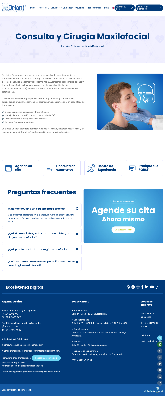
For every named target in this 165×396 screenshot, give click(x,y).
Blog (106, 8)
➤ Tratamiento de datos (149, 324)
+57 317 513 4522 (12, 330)
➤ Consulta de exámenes (148, 315)
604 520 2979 (11, 314)
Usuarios (79, 8)
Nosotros (43, 8)
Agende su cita (121, 8)
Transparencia (94, 8)
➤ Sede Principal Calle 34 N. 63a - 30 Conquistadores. (89, 312)
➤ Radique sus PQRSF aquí (15, 339)
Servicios (55, 8)
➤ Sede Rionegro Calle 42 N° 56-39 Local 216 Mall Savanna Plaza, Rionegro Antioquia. (99, 332)
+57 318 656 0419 (12, 317)
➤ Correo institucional (152, 341)
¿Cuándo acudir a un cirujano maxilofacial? (36, 208)
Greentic (28, 390)
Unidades (67, 8)
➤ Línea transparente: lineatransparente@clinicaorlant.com (31, 351)
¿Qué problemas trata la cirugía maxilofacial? (38, 249)
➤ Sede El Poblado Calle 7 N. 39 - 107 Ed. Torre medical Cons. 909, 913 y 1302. (100, 321)
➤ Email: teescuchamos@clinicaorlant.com (22, 345)
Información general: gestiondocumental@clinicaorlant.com (31, 371)
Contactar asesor (123, 230)
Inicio (32, 8)
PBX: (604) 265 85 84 (82, 360)
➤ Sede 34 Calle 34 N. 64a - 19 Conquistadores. (89, 343)
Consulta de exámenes (142, 8)
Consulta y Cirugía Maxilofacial (89, 46)
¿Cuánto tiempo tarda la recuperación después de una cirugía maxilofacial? (41, 263)
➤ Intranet (146, 335)
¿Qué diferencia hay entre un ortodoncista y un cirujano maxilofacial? (39, 235)
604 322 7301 (11, 326)
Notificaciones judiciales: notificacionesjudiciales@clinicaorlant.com (22, 364)
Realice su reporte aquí (46, 358)
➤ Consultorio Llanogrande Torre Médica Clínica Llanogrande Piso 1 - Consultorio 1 (98, 353)
